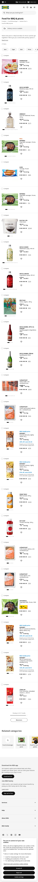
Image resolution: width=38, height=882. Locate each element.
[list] (19, 742)
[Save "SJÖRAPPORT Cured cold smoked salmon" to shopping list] (21, 420)
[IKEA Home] (5, 7)
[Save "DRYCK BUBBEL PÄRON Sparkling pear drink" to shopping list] (21, 365)
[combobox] (18, 13)
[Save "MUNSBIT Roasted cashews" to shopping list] (21, 482)
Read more (5, 40)
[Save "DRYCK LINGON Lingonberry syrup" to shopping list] (21, 285)
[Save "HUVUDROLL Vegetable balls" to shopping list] (21, 615)
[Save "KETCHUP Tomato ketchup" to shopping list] (21, 532)
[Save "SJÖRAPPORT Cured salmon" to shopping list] (21, 587)
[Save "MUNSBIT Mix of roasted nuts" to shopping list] (21, 678)
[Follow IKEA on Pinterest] (11, 834)
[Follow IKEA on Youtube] (19, 834)
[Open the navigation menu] (34, 7)
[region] (19, 859)
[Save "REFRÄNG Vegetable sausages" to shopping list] (21, 154)
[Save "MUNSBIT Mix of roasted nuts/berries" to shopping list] (21, 646)
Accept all (19, 868)
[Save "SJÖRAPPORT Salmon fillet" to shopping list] (21, 393)
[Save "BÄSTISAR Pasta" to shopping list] (21, 312)
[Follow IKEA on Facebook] (3, 834)
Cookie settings (19, 877)
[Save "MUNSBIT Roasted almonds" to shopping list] (21, 452)
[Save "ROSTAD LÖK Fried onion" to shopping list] (21, 232)
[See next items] (35, 49)
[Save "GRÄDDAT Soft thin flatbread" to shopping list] (21, 127)
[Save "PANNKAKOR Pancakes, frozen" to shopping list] (21, 72)
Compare (6, 55)
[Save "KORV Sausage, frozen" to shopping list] (21, 179)
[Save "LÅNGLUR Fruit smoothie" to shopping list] (21, 703)
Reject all (19, 872)
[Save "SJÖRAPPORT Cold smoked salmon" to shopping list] (21, 560)
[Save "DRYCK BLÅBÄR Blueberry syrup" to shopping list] (21, 99)
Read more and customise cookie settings (16, 864)
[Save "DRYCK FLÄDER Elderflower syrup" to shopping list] (21, 258)
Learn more (5, 789)
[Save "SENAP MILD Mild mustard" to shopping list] (21, 506)
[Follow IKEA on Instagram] (15, 834)
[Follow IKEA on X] (7, 834)
